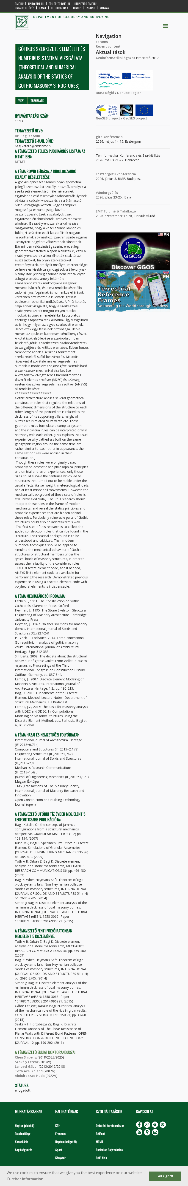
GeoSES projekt (108, 118)
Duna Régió (105, 93)
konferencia (112, 137)
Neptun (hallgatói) (66, 1141)
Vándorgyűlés (107, 192)
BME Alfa (101, 1157)
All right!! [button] (165, 1176)
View (21, 100)
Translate (37, 100)
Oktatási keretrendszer (110, 1125)
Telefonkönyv (59, 7)
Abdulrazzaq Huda (30, 1075)
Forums (102, 42)
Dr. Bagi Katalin (27, 136)
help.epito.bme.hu (86, 3)
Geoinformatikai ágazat (115, 58)
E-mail (42, 7)
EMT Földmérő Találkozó (116, 211)
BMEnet (100, 1133)
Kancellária (21, 1141)
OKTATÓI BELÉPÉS (24, 7)
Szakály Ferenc (27, 1062)
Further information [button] (25, 1178)
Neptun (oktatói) (24, 1125)
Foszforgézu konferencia (116, 174)
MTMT (20, 161)
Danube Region (129, 93)
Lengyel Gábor (26, 1066)
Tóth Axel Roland (29, 1071)
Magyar (104, 7)
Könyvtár (60, 1157)
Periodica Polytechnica (109, 1149)
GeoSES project (135, 118)
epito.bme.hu (36, 3)
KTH (57, 1125)
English (90, 7)
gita (99, 137)
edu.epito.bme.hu (59, 3)
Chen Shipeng (26, 1057)
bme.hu (19, 3)
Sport (58, 1149)
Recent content (108, 46)
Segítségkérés (23, 1149)
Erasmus (60, 1133)
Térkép (77, 7)
